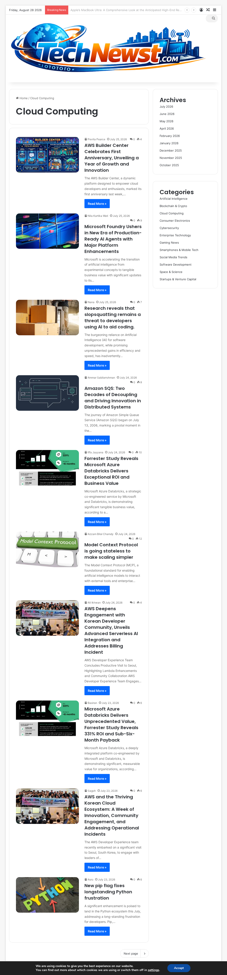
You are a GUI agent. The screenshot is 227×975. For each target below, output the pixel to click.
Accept (179, 968)
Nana (91, 302)
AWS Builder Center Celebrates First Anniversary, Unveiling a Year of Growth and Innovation (111, 157)
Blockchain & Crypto (173, 206)
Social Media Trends (173, 257)
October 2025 (169, 165)
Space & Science (171, 272)
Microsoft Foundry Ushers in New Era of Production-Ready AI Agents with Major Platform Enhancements (113, 239)
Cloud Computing (172, 213)
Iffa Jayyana (95, 452)
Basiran (92, 703)
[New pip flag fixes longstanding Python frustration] (47, 895)
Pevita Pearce (96, 139)
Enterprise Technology (175, 235)
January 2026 (169, 143)
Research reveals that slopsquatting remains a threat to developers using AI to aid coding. (112, 317)
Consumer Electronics (175, 220)
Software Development (176, 264)
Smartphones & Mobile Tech (179, 250)
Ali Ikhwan (94, 602)
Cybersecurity (169, 228)
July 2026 (166, 106)
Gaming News (169, 242)
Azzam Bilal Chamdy (101, 534)
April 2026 (167, 128)
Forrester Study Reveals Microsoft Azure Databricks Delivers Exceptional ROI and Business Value (111, 470)
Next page (131, 953)
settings (153, 970)
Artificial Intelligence (174, 198)
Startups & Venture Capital (178, 279)
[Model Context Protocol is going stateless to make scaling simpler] (47, 549)
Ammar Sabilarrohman (101, 377)
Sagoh (92, 790)
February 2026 (170, 136)
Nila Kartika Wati (98, 215)
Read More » (97, 203)
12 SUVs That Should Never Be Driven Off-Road (103, 10)
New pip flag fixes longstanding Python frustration (108, 891)
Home (23, 98)
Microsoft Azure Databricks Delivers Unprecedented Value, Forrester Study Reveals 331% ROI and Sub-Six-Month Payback (111, 724)
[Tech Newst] (107, 48)
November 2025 (171, 158)
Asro (90, 879)
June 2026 (167, 114)
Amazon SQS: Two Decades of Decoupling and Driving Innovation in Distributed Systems (112, 397)
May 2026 (166, 121)
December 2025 (171, 150)
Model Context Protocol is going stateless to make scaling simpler (111, 551)
